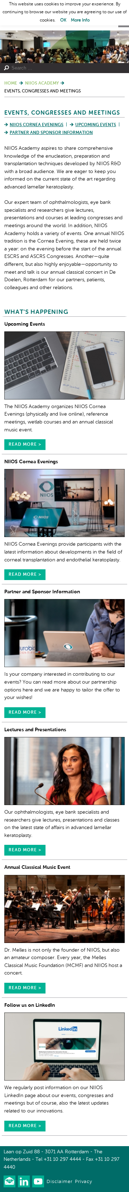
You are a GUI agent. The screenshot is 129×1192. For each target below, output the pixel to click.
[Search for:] (62, 68)
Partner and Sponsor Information (51, 133)
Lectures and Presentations (35, 729)
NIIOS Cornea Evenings (36, 125)
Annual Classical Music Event (37, 867)
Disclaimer (59, 1181)
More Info (80, 20)
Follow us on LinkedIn (29, 1005)
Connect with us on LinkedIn (24, 1181)
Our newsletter (9, 1181)
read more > (25, 444)
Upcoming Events (95, 125)
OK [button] (63, 20)
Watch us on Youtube (38, 1181)
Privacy (83, 1181)
